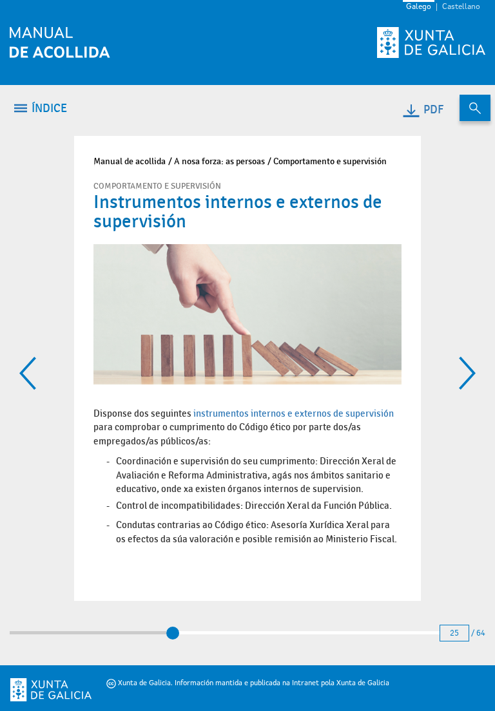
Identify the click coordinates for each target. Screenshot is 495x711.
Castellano (461, 7)
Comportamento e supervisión (330, 161)
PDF (433, 110)
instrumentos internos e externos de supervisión (293, 413)
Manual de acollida (129, 161)
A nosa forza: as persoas (219, 161)
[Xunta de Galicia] (33, 690)
